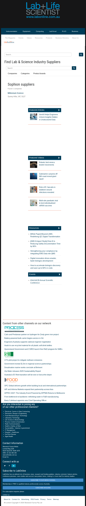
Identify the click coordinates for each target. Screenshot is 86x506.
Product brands (39, 73)
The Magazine (10, 38)
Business (75, 31)
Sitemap (56, 499)
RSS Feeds (35, 499)
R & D (64, 31)
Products (49, 38)
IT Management (10, 430)
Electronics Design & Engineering (16, 413)
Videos (29, 38)
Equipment (26, 31)
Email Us (6, 457)
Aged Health (9, 436)
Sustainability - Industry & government (17, 428)
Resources (39, 38)
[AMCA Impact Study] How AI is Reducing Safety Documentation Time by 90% (45, 243)
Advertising (25, 499)
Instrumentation (11, 31)
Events (21, 38)
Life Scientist (9, 42)
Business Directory (62, 38)
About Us (75, 38)
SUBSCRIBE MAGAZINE (43, 488)
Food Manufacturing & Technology (16, 415)
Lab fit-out (52, 31)
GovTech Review (10, 434)
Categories (25, 73)
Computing (40, 31)
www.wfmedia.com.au (10, 455)
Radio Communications (12, 424)
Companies (12, 73)
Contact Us (16, 499)
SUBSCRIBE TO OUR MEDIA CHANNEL (43, 480)
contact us (6, 495)
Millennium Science (16, 93)
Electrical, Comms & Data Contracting (17, 411)
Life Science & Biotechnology (14, 420)
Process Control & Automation (15, 422)
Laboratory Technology (12, 418)
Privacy (42, 499)
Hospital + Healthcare (12, 432)
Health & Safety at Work (13, 426)
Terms (49, 499)
